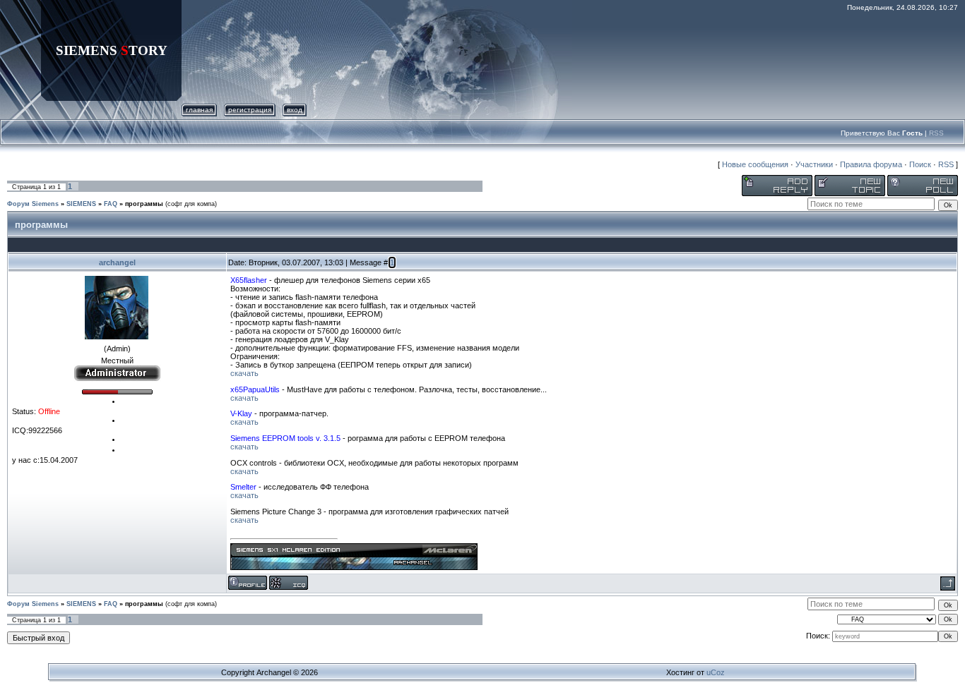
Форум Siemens (33, 203)
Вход (294, 110)
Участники (814, 164)
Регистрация (249, 110)
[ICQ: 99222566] (288, 583)
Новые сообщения (755, 164)
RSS (936, 133)
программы (144, 203)
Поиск (920, 164)
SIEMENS (81, 203)
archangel (117, 262)
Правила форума (871, 164)
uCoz (715, 672)
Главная (199, 110)
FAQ (110, 203)
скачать (244, 373)
